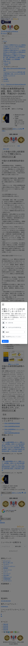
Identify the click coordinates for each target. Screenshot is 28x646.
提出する (5, 341)
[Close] (3, 304)
